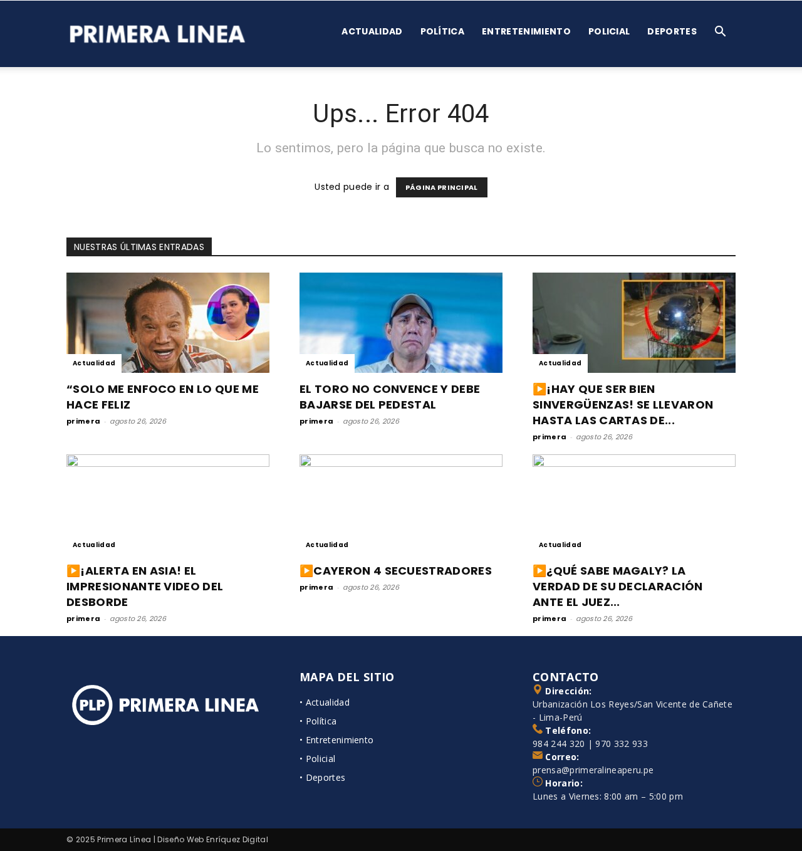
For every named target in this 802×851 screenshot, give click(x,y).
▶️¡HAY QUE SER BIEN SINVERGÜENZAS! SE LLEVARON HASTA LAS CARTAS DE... (623, 404)
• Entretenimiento (336, 740)
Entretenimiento (526, 31)
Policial (609, 31)
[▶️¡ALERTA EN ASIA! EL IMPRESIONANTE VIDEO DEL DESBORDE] (167, 504)
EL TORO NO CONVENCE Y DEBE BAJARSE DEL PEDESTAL (389, 396)
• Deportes (322, 777)
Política (442, 31)
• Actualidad (324, 702)
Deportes (672, 31)
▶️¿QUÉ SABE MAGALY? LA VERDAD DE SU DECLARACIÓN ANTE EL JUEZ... (618, 586)
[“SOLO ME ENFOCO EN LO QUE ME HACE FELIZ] (167, 323)
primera (83, 421)
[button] (721, 33)
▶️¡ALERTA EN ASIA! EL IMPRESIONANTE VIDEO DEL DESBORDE (144, 586)
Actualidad (371, 31)
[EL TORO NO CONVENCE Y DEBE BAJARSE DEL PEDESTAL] (401, 323)
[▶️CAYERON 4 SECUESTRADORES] (401, 504)
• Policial (317, 759)
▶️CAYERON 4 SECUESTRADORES (395, 570)
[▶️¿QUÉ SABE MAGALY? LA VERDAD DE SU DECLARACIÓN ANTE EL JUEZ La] (634, 504)
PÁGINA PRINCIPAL (441, 187)
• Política (317, 721)
